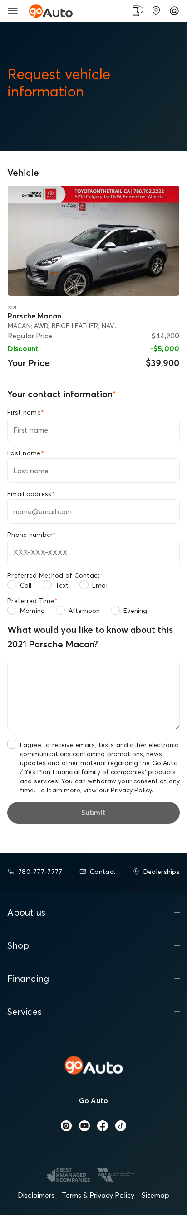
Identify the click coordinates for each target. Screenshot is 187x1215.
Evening (135, 611)
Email (100, 585)
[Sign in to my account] (174, 10)
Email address (31, 493)
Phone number (31, 534)
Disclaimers (36, 1195)
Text (62, 585)
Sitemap (155, 1195)
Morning (32, 611)
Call (26, 585)
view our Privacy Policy (118, 790)
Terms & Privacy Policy (98, 1195)
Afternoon (84, 611)
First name (25, 412)
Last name (25, 453)
